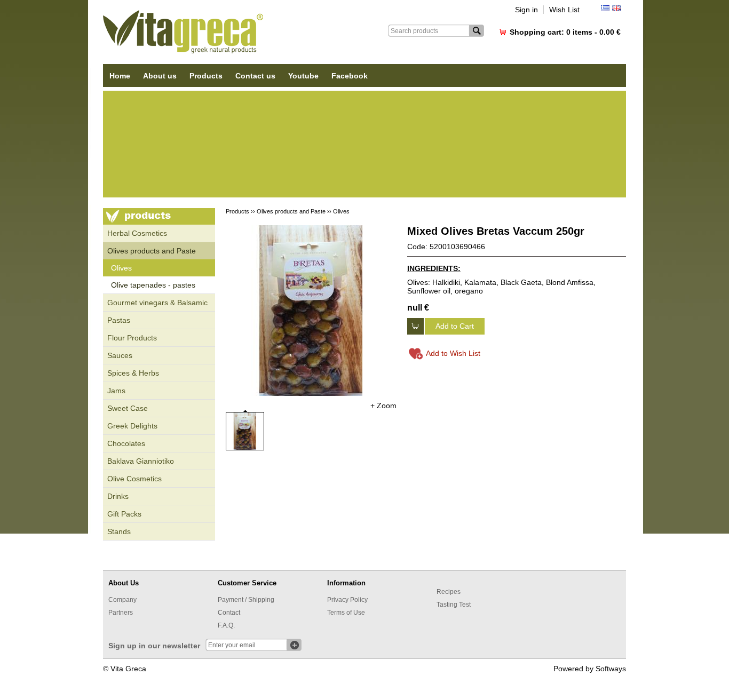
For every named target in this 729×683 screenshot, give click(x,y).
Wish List (564, 9)
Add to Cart (454, 326)
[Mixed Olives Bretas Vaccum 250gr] (311, 310)
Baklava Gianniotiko (140, 461)
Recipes (449, 591)
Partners (120, 612)
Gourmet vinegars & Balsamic (157, 302)
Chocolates (126, 443)
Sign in (526, 9)
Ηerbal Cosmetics (137, 233)
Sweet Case (127, 408)
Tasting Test (454, 604)
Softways (611, 668)
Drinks (118, 496)
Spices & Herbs (133, 373)
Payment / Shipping (246, 599)
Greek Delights (132, 426)
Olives (121, 268)
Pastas (118, 320)
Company (122, 599)
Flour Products (132, 337)
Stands (119, 531)
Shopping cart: (565, 32)
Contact (229, 612)
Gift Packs (124, 514)
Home (119, 76)
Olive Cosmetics (134, 478)
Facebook (349, 76)
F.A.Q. (226, 625)
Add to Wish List (453, 353)
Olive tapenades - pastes (153, 285)
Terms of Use (346, 612)
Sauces (119, 355)
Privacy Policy (347, 599)
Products (206, 76)
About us (160, 76)
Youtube (303, 76)
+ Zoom (383, 405)
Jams (116, 390)
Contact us (255, 76)
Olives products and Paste (151, 251)
